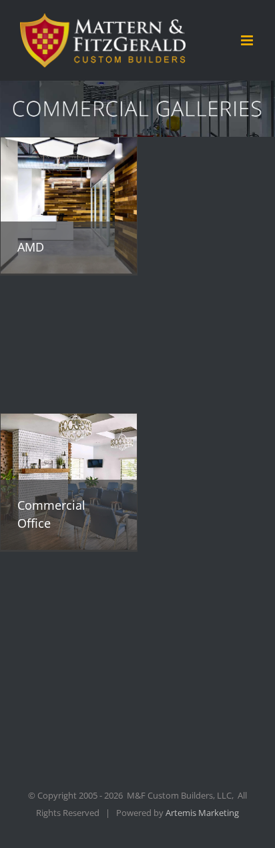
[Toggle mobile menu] (248, 40)
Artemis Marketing (202, 813)
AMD (30, 247)
